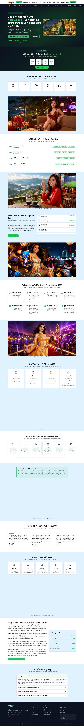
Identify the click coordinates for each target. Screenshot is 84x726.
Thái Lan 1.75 (71, 146)
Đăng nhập (35, 36)
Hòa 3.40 (64, 152)
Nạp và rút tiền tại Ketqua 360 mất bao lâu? (28, 687)
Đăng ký (73, 2)
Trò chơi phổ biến (26, 2)
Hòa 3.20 (64, 146)
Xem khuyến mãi (41, 67)
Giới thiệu (45, 707)
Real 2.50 (72, 158)
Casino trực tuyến (65, 2)
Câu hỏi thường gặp (47, 712)
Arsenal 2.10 (71, 152)
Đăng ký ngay (38, 723)
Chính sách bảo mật (64, 709)
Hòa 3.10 (66, 158)
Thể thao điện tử (51, 2)
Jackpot (44, 2)
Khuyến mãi (34, 2)
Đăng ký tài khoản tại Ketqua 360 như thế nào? (29, 676)
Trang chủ (18, 2)
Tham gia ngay (13, 235)
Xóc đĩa (57, 2)
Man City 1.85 (57, 152)
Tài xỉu (39, 2)
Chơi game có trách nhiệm (48, 710)
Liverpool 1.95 (59, 164)
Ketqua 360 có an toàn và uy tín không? (27, 691)
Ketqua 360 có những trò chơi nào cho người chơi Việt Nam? (32, 695)
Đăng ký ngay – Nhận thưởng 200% (18, 36)
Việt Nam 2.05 (57, 146)
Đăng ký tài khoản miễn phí (16, 659)
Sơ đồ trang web (46, 714)
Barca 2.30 (59, 158)
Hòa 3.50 (66, 164)
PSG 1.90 (72, 164)
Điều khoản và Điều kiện (65, 707)
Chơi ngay (12, 87)
